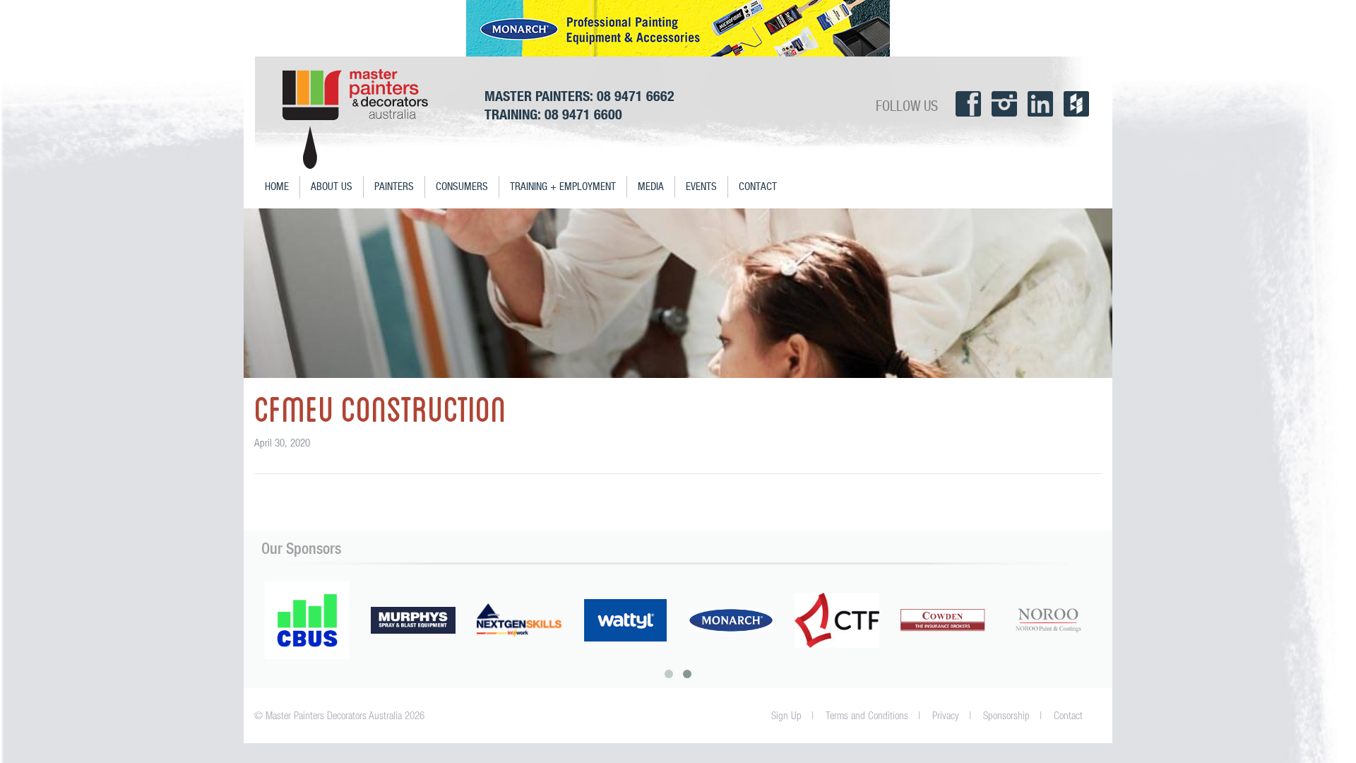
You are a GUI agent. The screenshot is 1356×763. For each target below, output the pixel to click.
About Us (331, 187)
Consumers (462, 187)
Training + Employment (563, 187)
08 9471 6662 (635, 96)
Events (701, 187)
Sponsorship (1006, 715)
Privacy (945, 715)
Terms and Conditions (867, 715)
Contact (758, 187)
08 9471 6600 (583, 114)
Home (277, 187)
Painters (394, 187)
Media (651, 187)
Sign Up (786, 715)
